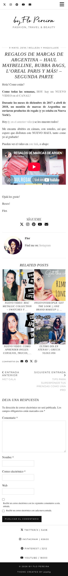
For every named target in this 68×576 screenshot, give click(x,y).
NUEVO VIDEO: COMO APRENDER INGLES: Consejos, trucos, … (17, 349)
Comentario (10, 418)
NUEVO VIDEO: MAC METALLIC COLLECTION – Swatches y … (17, 306)
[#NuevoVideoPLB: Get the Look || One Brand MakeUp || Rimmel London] (49, 285)
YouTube (36, 558)
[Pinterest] (17, 4)
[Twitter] (4, 4)
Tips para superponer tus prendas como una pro (50, 381)
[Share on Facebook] (26, 361)
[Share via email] (22, 361)
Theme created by (34, 572)
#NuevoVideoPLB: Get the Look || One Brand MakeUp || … (49, 306)
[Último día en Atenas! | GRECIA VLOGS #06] (49, 328)
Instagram (45, 245)
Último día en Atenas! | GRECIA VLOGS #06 (49, 349)
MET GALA (10, 376)
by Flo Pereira (34, 20)
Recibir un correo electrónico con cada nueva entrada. (29, 510)
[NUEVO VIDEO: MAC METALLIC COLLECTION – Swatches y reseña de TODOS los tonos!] (18, 285)
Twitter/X (36, 530)
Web (4, 485)
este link (33, 144)
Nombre (8, 457)
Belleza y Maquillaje (44, 48)
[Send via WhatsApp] (36, 361)
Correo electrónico (14, 471)
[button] (63, 5)
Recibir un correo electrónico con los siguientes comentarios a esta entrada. (31, 505)
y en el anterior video (21, 122)
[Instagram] (11, 4)
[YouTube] (23, 4)
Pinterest (35, 548)
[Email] (30, 4)
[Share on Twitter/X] (31, 361)
